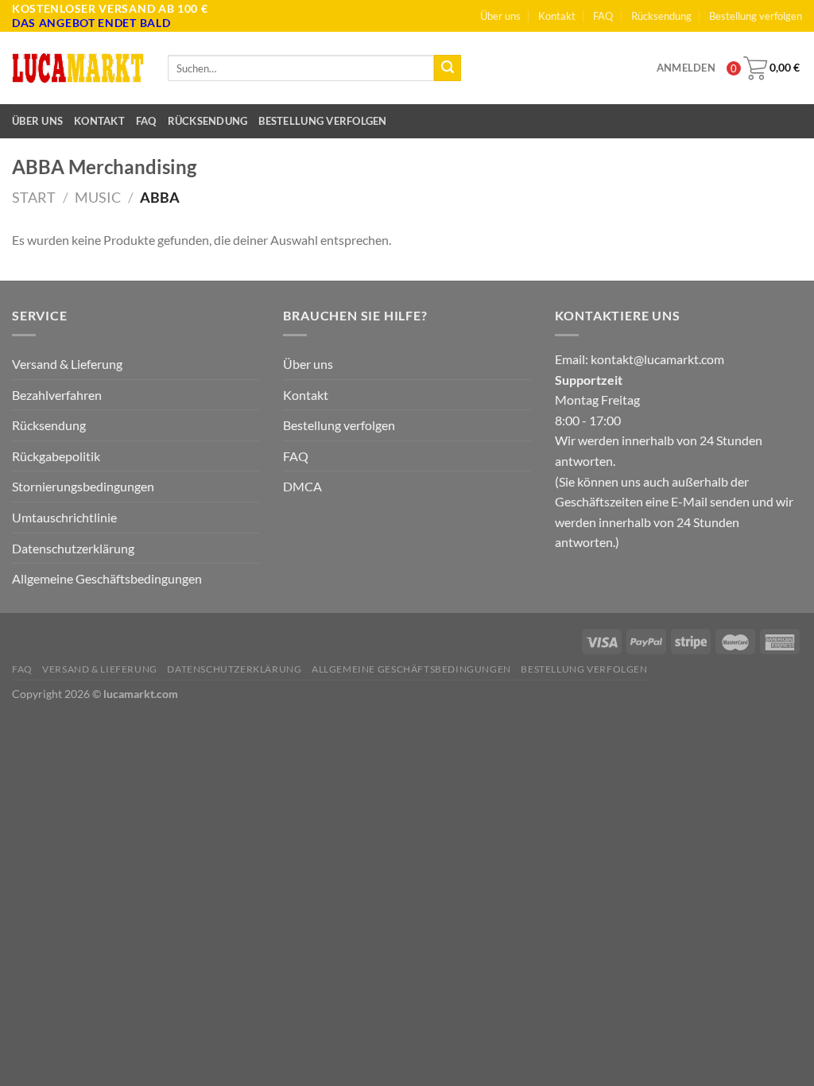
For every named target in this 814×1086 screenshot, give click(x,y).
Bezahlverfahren (57, 394)
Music (98, 197)
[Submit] (447, 68)
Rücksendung (661, 16)
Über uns (500, 16)
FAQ (603, 16)
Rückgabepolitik (56, 455)
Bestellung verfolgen (755, 16)
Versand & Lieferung (67, 363)
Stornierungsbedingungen (83, 486)
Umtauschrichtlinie (64, 517)
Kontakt (557, 16)
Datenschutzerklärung (73, 548)
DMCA (302, 486)
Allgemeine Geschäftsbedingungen (107, 578)
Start (34, 197)
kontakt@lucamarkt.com (657, 359)
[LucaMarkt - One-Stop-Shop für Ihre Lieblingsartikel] (78, 68)
